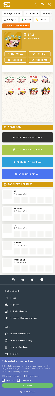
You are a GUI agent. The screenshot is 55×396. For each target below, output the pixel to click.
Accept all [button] (27, 385)
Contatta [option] (14, 354)
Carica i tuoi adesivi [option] (19, 311)
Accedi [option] (13, 298)
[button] (42, 4)
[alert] (27, 376)
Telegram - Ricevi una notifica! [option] (23, 318)
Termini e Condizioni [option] (19, 347)
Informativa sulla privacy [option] (21, 340)
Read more (25, 371)
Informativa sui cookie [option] (20, 334)
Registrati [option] (14, 305)
